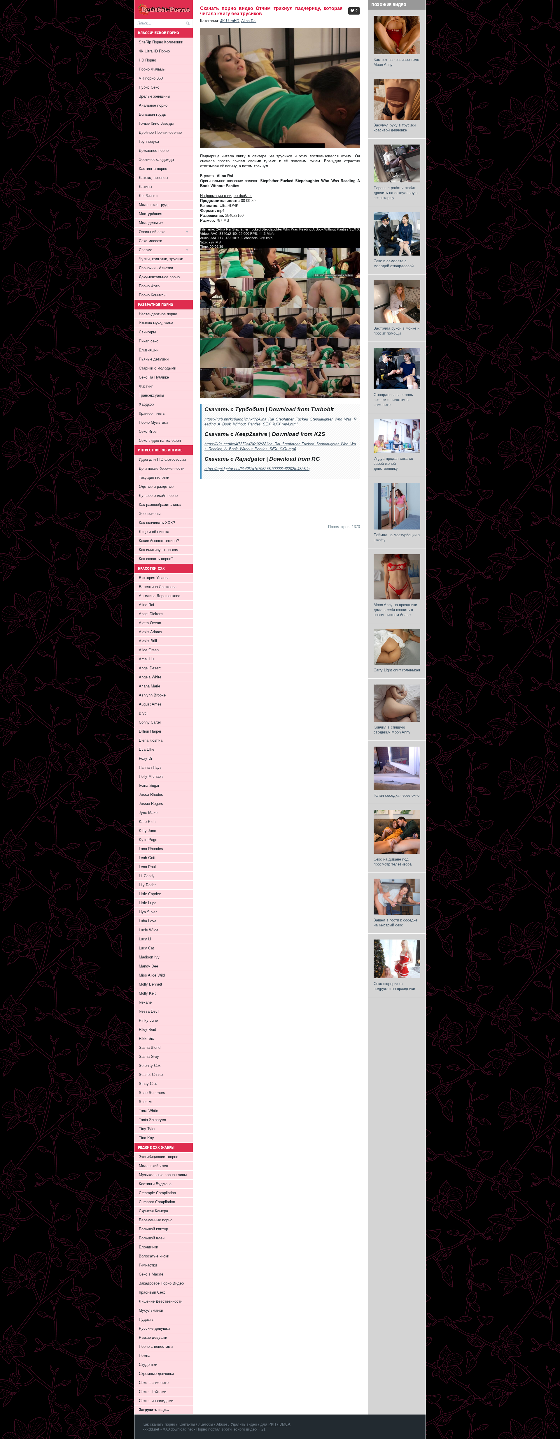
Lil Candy (147, 876)
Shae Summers (152, 1092)
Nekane (145, 1002)
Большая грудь (152, 114)
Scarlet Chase (151, 1074)
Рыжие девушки (153, 1337)
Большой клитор (153, 1229)
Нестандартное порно (158, 314)
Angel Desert (150, 668)
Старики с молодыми (157, 368)
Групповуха (149, 141)
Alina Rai (248, 21)
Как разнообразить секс (160, 504)
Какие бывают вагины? (159, 541)
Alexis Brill (148, 641)
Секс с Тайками (152, 1391)
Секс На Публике (154, 377)
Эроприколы (149, 513)
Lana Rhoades (151, 849)
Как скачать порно (159, 1424)
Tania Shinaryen (152, 1120)
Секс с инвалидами (156, 1400)
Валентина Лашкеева (157, 587)
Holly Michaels (151, 776)
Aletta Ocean (150, 623)
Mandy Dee (148, 966)
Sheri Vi (145, 1102)
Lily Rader (147, 885)
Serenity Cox (150, 1065)
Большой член (151, 1238)
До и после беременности (161, 468)
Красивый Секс (152, 1292)
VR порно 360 (151, 78)
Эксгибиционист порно (158, 1157)
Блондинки (148, 1247)
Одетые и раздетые (156, 486)
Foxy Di (145, 758)
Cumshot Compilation (157, 1202)
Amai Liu (146, 659)
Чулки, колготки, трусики (161, 259)
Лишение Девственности (160, 1301)
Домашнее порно (154, 150)
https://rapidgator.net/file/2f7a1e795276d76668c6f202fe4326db (256, 469)
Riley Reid (147, 1029)
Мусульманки (151, 1310)
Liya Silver (148, 912)
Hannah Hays (150, 767)
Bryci (143, 713)
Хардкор (146, 404)
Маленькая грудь (154, 205)
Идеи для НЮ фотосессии (162, 459)
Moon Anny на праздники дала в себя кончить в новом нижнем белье (395, 610)
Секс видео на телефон (160, 440)
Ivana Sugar (149, 785)
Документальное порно (159, 277)
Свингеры (147, 332)
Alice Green (149, 650)
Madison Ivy (149, 957)
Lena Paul (147, 867)
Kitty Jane (147, 830)
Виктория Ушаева (154, 578)
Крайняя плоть (152, 413)
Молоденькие (151, 223)
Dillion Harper (150, 731)
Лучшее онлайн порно (158, 495)
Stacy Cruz (148, 1083)
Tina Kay (146, 1138)
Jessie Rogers (151, 803)
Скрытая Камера (153, 1211)
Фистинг (146, 386)
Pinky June (148, 1020)
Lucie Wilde (148, 930)
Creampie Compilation (157, 1193)
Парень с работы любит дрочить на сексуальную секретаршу (396, 193)
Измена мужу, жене (156, 323)
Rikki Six (146, 1038)
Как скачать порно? (156, 559)
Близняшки (148, 350)
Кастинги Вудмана (155, 1184)
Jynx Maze (148, 812)
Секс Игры (148, 431)
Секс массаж (150, 241)
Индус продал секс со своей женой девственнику (393, 463)
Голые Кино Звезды (156, 123)
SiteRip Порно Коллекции (161, 42)
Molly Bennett (150, 984)
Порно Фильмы (152, 69)
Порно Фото (149, 286)
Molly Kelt (147, 993)
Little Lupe (147, 903)
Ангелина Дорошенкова (159, 596)
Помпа (144, 1355)
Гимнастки (148, 1265)
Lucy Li (145, 939)
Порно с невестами (156, 1346)
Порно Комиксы (152, 295)
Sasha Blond (149, 1047)
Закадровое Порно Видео (161, 1283)
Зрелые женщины (154, 96)
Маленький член (153, 1166)
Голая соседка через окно (396, 795)
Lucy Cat (146, 948)
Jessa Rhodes (151, 794)
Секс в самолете (154, 1382)
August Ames (150, 704)
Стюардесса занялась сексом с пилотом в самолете (393, 400)
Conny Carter (150, 722)
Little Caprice (150, 894)
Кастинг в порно (153, 168)
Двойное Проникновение (160, 132)
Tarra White (148, 1111)
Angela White (150, 677)
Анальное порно (153, 105)
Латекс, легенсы (153, 177)
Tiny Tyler (147, 1129)
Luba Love (147, 921)
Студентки (148, 1364)
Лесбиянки (148, 195)
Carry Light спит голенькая (397, 670)
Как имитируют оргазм (158, 550)
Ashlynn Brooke (152, 695)
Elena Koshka (150, 740)
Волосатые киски (154, 1256)
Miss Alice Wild (152, 975)
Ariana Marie (149, 686)
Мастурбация (150, 214)
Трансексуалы (151, 395)
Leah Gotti (147, 858)
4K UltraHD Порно (154, 51)
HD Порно (147, 60)
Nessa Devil (149, 1011)
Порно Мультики (153, 422)
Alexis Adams (150, 632)
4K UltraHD (229, 21)
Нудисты (146, 1319)
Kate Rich (147, 821)
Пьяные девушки (154, 359)
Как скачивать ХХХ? (157, 522)
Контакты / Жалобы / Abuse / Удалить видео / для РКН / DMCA (234, 1424)
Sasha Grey (149, 1056)
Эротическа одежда (156, 159)
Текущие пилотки (154, 477)
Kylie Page (148, 840)
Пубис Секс (149, 87)
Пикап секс (148, 341)
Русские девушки (154, 1328)
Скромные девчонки (156, 1373)
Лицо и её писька (154, 531)
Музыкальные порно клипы (163, 1175)
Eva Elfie (146, 749)
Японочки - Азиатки (156, 268)
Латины (145, 186)
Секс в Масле (151, 1274)
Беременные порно (155, 1220)
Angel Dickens (151, 614)
